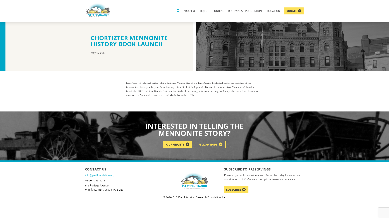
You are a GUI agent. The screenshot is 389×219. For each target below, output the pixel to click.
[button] (178, 11)
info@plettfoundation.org (99, 175)
